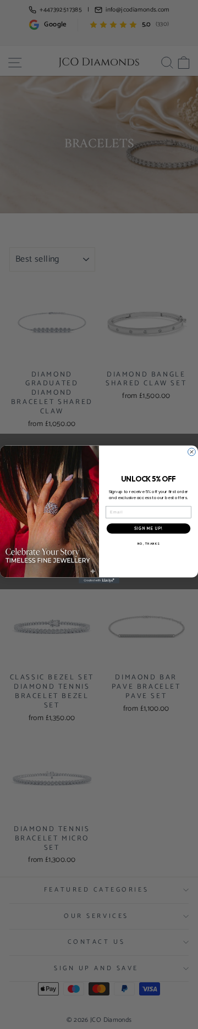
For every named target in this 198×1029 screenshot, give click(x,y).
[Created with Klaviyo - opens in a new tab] (99, 581)
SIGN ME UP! (148, 528)
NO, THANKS (149, 543)
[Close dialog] (192, 452)
